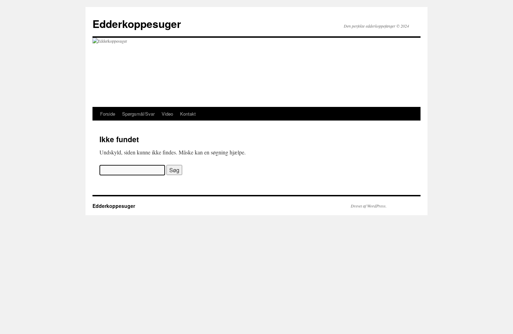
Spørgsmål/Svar (138, 113)
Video (167, 113)
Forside (107, 113)
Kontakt (188, 113)
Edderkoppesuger (136, 23)
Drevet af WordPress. (369, 206)
